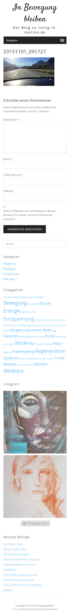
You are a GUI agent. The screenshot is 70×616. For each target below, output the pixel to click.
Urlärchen (28, 365)
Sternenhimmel (35, 359)
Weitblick (13, 370)
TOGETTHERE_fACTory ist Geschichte (20, 574)
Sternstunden (48, 359)
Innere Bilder (42, 330)
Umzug (20, 365)
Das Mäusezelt (10, 569)
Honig (5, 331)
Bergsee (41, 297)
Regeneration (51, 351)
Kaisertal (10, 335)
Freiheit (6, 325)
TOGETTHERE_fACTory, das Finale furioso (22, 584)
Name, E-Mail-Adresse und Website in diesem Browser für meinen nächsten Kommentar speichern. (29, 215)
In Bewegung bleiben (35, 13)
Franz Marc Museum (56, 320)
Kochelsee (41, 336)
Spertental (24, 359)
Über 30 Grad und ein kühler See (18, 579)
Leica (5, 344)
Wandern (40, 364)
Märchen (39, 344)
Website (8, 190)
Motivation (9, 279)
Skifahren (11, 357)
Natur (58, 343)
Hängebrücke (20, 330)
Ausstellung (17, 297)
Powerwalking (23, 351)
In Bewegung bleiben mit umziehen (19, 564)
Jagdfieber (8, 590)
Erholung (38, 320)
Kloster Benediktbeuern (27, 336)
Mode (21, 342)
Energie (11, 310)
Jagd (55, 331)
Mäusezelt (48, 344)
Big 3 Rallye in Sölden (13, 544)
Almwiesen (7, 297)
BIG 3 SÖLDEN (33, 304)
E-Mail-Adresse (13, 174)
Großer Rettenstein (28, 325)
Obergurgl (7, 352)
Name (7, 159)
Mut (32, 343)
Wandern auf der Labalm (14, 549)
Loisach (11, 344)
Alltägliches (9, 263)
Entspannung (11, 273)
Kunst (50, 335)
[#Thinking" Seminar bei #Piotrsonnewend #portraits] (35, 486)
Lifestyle (16, 609)
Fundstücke (15, 325)
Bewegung (9, 268)
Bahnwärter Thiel (30, 297)
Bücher (45, 303)
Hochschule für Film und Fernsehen (51, 325)
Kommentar (11, 119)
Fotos (45, 320)
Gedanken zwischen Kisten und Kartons (21, 559)
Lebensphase (61, 336)
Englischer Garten (28, 312)
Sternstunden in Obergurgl (15, 554)
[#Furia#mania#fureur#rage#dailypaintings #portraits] (35, 422)
